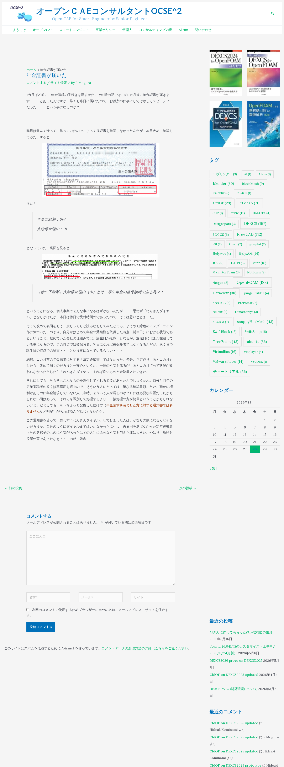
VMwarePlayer (228, 361)
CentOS (244, 193)
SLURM (221, 321)
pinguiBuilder (256, 293)
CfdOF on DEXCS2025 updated (234, 675)
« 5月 (213, 468)
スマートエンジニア (74, 30)
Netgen (220, 283)
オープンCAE (42, 30)
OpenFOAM (252, 282)
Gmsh (235, 244)
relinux (219, 312)
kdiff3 (237, 263)
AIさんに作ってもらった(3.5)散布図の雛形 (241, 632)
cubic (238, 213)
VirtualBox (224, 352)
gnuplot (257, 244)
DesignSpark (224, 224)
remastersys (246, 312)
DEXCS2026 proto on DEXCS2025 (236, 660)
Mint (259, 263)
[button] (273, 13)
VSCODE (259, 362)
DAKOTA (261, 213)
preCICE (221, 303)
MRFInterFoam (226, 272)
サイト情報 (58, 83)
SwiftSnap (255, 331)
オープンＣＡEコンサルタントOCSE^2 (109, 11)
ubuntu (257, 341)
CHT (217, 213)
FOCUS (221, 234)
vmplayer (253, 352)
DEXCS (255, 223)
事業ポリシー (106, 30)
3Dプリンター (224, 174)
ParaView (224, 293)
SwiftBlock (224, 331)
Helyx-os (222, 253)
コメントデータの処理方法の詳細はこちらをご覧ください (145, 648)
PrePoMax (247, 303)
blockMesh (253, 183)
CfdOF (222, 203)
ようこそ (19, 30)
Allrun (183, 30)
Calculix (221, 193)
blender (223, 183)
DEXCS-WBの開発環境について (233, 689)
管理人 (127, 30)
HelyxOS (249, 253)
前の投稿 (13, 488)
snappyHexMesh (255, 321)
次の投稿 (188, 488)
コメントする (36, 83)
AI (247, 174)
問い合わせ (203, 30)
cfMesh (249, 202)
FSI (217, 244)
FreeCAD (249, 234)
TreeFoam (225, 341)
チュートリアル (230, 371)
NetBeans (256, 272)
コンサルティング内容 (155, 30)
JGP (218, 263)
